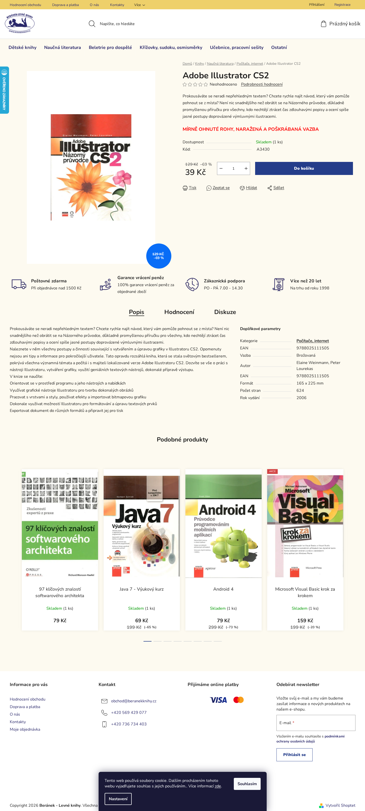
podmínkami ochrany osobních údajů (310, 739)
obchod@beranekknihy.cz (133, 701)
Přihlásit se (294, 755)
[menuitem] (22, 47)
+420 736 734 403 (129, 724)
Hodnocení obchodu (25, 5)
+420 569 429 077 (129, 712)
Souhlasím (247, 784)
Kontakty (117, 5)
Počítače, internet (313, 341)
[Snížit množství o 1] (221, 168)
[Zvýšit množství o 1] (246, 168)
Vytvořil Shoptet (340, 805)
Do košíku (304, 168)
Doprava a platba (65, 5)
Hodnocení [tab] (179, 312)
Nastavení (118, 799)
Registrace (342, 4)
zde (218, 786)
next (351, 554)
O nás (94, 5)
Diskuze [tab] (225, 312)
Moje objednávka (25, 729)
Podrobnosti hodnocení (262, 84)
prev (14, 554)
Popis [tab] (136, 312)
